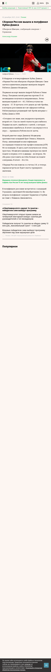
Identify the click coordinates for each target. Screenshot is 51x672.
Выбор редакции (8, 8)
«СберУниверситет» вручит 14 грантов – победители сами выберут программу (20, 209)
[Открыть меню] (47, 3)
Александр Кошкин (9, 37)
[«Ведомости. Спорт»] (3, 3)
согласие (28, 664)
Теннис (23, 17)
